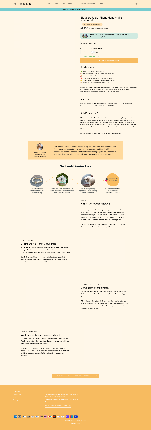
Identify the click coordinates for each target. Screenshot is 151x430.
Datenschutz (17, 394)
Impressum (16, 391)
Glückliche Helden (88, 4)
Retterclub (72, 4)
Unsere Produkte (52, 4)
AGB (14, 397)
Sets (63, 4)
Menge (83, 48)
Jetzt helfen (84, 9)
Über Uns (102, 4)
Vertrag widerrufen (19, 400)
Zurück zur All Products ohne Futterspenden (77, 375)
